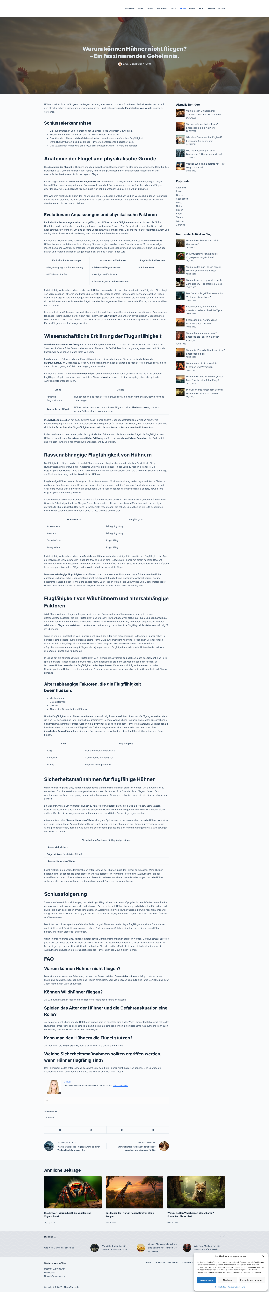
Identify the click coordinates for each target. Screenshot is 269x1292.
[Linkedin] (47, 1100)
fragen (50, 1117)
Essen (140, 8)
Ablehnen (227, 1280)
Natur (183, 8)
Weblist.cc (49, 1272)
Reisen (192, 8)
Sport (201, 8)
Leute (173, 8)
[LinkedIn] (153, 1130)
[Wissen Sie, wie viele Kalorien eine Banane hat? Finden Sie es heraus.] (141, 1248)
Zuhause (180, 224)
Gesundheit (162, 8)
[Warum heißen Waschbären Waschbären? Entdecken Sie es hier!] (196, 1192)
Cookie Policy (220, 1287)
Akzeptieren (206, 1280)
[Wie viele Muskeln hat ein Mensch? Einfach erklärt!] (187, 1248)
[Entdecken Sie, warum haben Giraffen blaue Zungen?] (134, 1192)
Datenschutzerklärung (236, 1287)
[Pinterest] (122, 1130)
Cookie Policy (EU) (190, 1263)
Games (150, 8)
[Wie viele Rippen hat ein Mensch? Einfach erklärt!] (94, 1248)
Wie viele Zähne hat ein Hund (59, 1247)
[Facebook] (59, 1130)
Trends (211, 8)
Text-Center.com (120, 1085)
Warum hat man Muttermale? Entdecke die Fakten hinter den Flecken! (202, 337)
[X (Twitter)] (90, 1130)
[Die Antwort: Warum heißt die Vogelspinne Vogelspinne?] (73, 1192)
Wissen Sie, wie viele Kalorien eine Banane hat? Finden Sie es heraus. (163, 1248)
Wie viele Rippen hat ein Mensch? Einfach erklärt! (114, 1248)
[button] (263, 1256)
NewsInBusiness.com (55, 1276)
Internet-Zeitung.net (54, 1268)
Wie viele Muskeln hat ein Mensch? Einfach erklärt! (207, 1248)
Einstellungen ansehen (251, 1280)
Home (148, 1263)
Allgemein (129, 8)
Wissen (221, 8)
